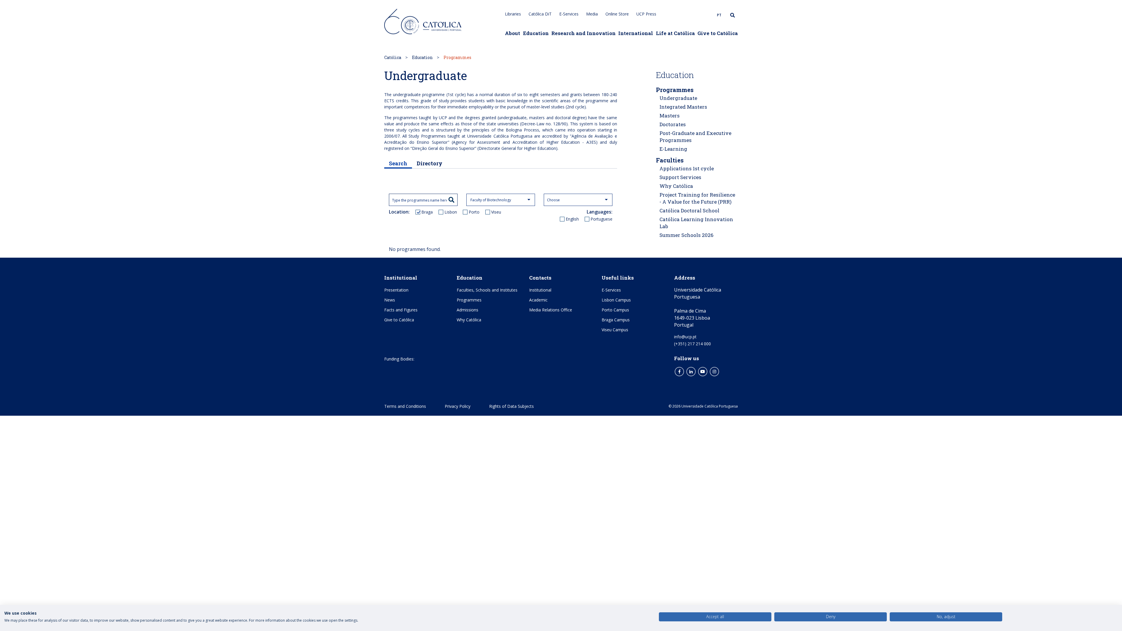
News (389, 300)
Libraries (513, 14)
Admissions (467, 310)
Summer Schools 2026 (686, 235)
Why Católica (676, 186)
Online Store (617, 14)
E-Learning (673, 148)
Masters (669, 115)
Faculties (670, 160)
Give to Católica (717, 33)
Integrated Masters (683, 106)
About (512, 33)
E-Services (569, 14)
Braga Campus (616, 320)
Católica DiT (540, 14)
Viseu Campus (615, 329)
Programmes (675, 89)
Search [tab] (398, 163)
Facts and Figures (401, 310)
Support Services (680, 177)
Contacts (540, 277)
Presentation (396, 290)
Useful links (618, 277)
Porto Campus (615, 310)
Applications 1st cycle (686, 168)
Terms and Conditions (405, 406)
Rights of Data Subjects (511, 406)
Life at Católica (675, 33)
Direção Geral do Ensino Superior (443, 148)
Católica (392, 57)
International (635, 33)
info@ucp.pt (685, 336)
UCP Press (646, 14)
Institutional (400, 277)
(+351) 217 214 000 (692, 343)
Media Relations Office (550, 310)
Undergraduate (678, 98)
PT (719, 15)
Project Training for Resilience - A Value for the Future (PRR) (697, 198)
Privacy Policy (457, 406)
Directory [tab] (429, 163)
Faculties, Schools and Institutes (487, 290)
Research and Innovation (583, 33)
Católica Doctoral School (689, 210)
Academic (538, 300)
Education (536, 33)
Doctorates (672, 124)
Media (592, 14)
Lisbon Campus (616, 300)
